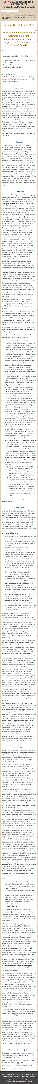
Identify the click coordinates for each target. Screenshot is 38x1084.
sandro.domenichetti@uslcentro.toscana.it (14, 79)
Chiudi (30, 1081)
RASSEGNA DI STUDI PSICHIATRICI (19, 3)
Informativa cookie (20, 1081)
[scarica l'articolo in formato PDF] (36, 29)
